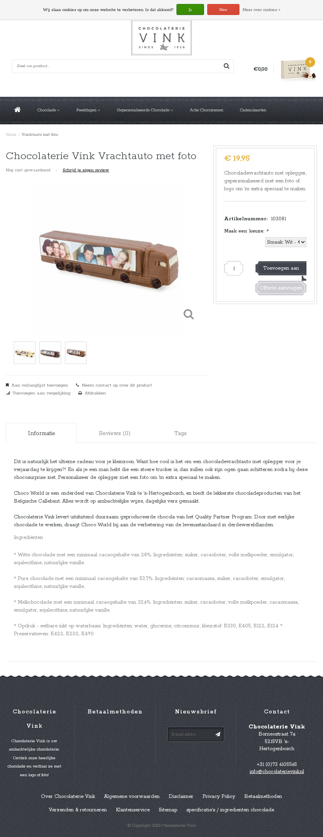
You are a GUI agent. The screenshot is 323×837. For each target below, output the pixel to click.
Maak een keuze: (246, 231)
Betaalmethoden (263, 796)
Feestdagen (86, 110)
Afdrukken (95, 393)
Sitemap (168, 810)
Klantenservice (133, 810)
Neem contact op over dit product (117, 385)
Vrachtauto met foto (40, 134)
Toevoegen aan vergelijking (42, 393)
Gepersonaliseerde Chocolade (143, 110)
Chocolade (46, 110)
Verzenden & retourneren (78, 810)
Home (11, 134)
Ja (190, 10)
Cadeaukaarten (253, 110)
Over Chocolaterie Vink (68, 796)
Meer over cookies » (261, 10)
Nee (223, 10)
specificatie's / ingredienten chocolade (230, 810)
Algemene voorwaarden (132, 796)
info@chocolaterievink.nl (277, 772)
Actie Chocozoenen (206, 110)
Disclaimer (181, 796)
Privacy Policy (218, 796)
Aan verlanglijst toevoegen (39, 385)
